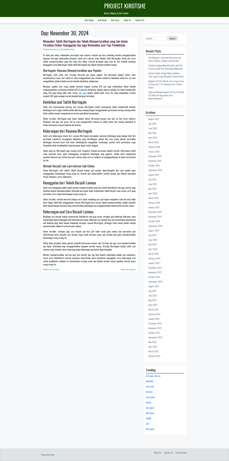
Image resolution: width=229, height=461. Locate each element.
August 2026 (153, 119)
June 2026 (152, 128)
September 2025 (155, 170)
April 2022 (152, 346)
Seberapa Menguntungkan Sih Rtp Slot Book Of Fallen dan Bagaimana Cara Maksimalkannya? (166, 95)
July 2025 (152, 179)
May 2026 (152, 133)
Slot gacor (150, 429)
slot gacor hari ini (153, 376)
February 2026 (154, 147)
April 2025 (152, 193)
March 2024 (153, 253)
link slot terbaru (131, 269)
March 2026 (153, 142)
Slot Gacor (115, 20)
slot (147, 423)
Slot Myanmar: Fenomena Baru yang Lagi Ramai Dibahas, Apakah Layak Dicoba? (164, 59)
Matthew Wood (69, 49)
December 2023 (155, 267)
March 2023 (153, 309)
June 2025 (152, 184)
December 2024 (155, 212)
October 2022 (154, 332)
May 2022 (152, 342)
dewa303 (149, 381)
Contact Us (139, 20)
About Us (127, 20)
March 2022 (153, 351)
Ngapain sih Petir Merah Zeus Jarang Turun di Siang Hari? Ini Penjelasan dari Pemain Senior (166, 84)
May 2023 (152, 300)
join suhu (82, 93)
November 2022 (154, 328)
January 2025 (153, 207)
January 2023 (153, 318)
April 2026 (152, 137)
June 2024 (152, 239)
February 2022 (154, 356)
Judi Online (102, 20)
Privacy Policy (181, 452)
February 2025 (154, 202)
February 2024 (154, 258)
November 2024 (155, 216)
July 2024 (152, 235)
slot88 (148, 418)
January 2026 (153, 151)
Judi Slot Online (54, 269)
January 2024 (154, 263)
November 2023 (154, 272)
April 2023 (152, 304)
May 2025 (152, 188)
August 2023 (153, 286)
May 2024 (152, 244)
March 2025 (153, 198)
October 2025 (154, 165)
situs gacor (150, 397)
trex (52, 454)
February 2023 (154, 314)
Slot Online (89, 20)
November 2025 (154, 160)
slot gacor (150, 407)
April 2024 (152, 249)
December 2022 (155, 323)
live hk (148, 402)
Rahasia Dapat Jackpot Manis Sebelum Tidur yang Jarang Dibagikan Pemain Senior (166, 75)
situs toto (150, 386)
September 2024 (155, 226)
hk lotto (149, 391)
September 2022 (155, 337)
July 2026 (152, 123)
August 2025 (153, 174)
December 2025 (155, 156)
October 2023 (154, 277)
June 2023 (152, 295)
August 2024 (153, 230)
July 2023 (152, 291)
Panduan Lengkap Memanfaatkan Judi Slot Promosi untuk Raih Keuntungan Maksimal (165, 67)
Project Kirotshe (125, 5)
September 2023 (155, 281)
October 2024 (154, 221)
